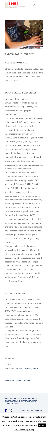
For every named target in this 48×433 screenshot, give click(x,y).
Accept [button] (41, 425)
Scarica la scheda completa (17, 380)
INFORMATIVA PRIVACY (35, 410)
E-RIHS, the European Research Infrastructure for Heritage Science (21, 401)
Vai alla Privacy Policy (24, 429)
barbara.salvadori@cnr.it (26, 368)
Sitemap (22, 410)
